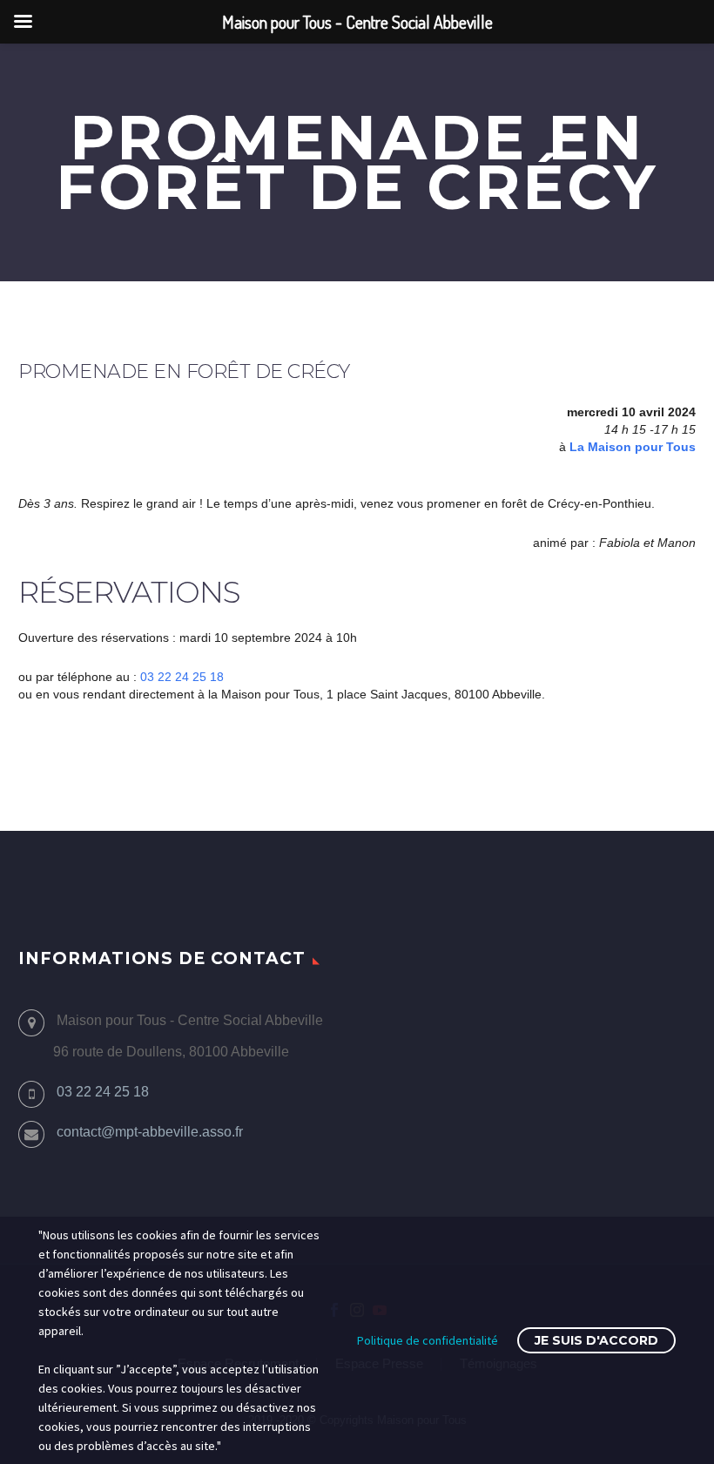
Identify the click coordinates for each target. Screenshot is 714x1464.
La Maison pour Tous (632, 447)
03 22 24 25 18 (182, 677)
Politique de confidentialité (427, 1340)
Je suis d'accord (596, 1340)
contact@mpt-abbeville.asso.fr (150, 1131)
